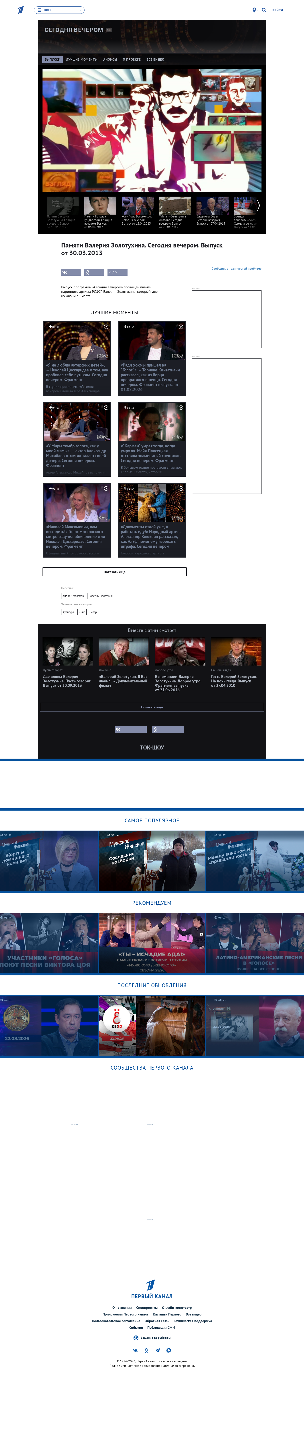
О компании (122, 1307)
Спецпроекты (147, 1307)
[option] (63, 210)
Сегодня (74, 30)
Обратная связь (157, 1321)
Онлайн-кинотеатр (177, 1307)
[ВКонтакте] (71, 272)
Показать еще (115, 572)
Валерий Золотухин (101, 596)
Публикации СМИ (161, 1327)
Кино (82, 612)
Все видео (194, 1314)
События (136, 1327)
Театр (93, 612)
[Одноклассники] (94, 272)
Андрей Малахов (73, 596)
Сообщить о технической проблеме (236, 269)
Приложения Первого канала (125, 1314)
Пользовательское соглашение (116, 1321)
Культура (68, 612)
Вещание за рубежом (155, 1338)
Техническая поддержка (193, 1321)
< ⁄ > (113, 272)
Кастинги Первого (167, 1314)
